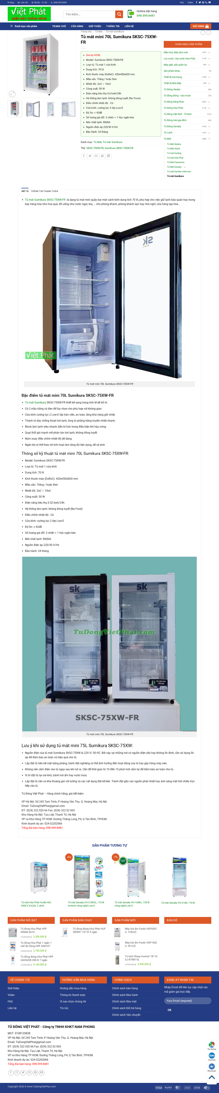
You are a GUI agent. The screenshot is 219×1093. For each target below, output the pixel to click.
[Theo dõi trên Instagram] (17, 1073)
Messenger (212, 1071)
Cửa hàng (77, 26)
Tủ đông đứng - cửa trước (177, 95)
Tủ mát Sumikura (115, 31)
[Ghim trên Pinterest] (102, 156)
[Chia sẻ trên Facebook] (84, 156)
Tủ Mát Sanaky (174, 167)
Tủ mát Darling (174, 153)
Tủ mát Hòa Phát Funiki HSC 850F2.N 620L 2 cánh (36, 904)
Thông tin (112, 26)
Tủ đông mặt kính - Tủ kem (178, 114)
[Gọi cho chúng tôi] (206, 2)
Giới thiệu (95, 26)
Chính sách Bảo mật (124, 1001)
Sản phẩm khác (172, 71)
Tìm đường (212, 1049)
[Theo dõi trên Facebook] (197, 2)
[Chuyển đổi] (209, 52)
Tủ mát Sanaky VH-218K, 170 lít (178, 902)
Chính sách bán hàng (125, 988)
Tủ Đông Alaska (172, 89)
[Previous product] (208, 32)
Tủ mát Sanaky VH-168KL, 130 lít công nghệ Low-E (132, 904)
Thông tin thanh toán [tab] (44, 191)
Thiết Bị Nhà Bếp (172, 83)
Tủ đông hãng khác (174, 101)
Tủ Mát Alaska (174, 144)
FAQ (182, 2)
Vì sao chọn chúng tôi (73, 1001)
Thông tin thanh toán (72, 995)
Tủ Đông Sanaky (172, 126)
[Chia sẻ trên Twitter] (90, 156)
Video (190, 2)
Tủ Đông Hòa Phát (173, 108)
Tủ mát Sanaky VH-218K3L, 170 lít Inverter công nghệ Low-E (86, 904)
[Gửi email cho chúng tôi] (203, 2)
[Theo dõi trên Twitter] (200, 2)
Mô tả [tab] (25, 191)
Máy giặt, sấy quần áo (175, 64)
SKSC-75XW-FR (95, 148)
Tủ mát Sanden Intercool (179, 171)
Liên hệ (129, 26)
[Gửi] (119, 14)
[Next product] (203, 32)
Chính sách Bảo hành (125, 995)
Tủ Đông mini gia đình (175, 120)
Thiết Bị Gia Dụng (173, 77)
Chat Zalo (212, 1060)
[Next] (71, 64)
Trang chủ (59, 26)
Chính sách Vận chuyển (126, 1014)
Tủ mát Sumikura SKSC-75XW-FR (45, 199)
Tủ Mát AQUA (173, 148)
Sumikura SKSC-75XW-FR (119, 148)
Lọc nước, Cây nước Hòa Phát (179, 58)
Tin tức (64, 1008)
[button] (200, 26)
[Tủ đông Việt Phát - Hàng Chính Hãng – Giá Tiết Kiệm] (33, 13)
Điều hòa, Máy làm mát (176, 52)
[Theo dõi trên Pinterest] (35, 1073)
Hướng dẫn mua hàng (73, 988)
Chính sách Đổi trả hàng (126, 1008)
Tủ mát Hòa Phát (175, 158)
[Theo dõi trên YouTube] (210, 2)
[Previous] (12, 64)
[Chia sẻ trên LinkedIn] (108, 156)
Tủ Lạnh (168, 132)
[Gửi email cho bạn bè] (96, 156)
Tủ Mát (98, 31)
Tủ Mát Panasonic (176, 162)
